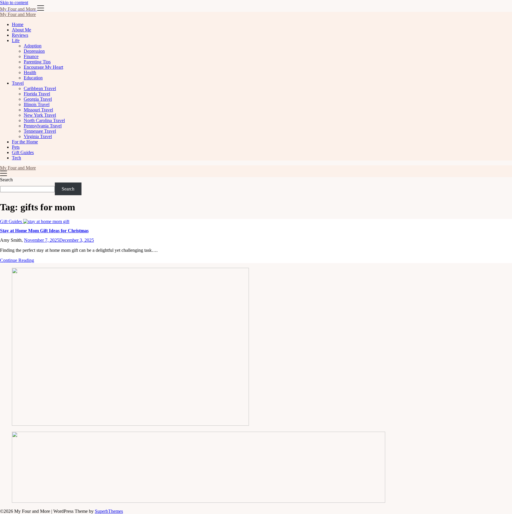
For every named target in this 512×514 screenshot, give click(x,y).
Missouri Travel (38, 109)
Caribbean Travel (40, 88)
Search (6, 179)
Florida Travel (37, 93)
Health (30, 72)
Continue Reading (17, 260)
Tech (16, 157)
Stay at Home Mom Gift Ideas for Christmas (44, 230)
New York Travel (40, 115)
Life (16, 40)
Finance (31, 56)
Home (17, 24)
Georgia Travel (38, 99)
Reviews (20, 35)
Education (33, 77)
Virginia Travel (38, 136)
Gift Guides (23, 152)
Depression (34, 51)
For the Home (25, 141)
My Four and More (18, 14)
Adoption (32, 45)
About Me (21, 29)
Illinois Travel (36, 104)
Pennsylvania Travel (43, 125)
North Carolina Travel (44, 120)
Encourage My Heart (43, 67)
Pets (16, 147)
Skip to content (14, 2)
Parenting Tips (37, 61)
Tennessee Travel (40, 131)
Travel (18, 83)
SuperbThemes (109, 511)
